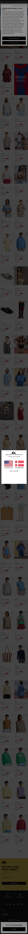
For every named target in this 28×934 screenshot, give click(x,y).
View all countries (14, 471)
